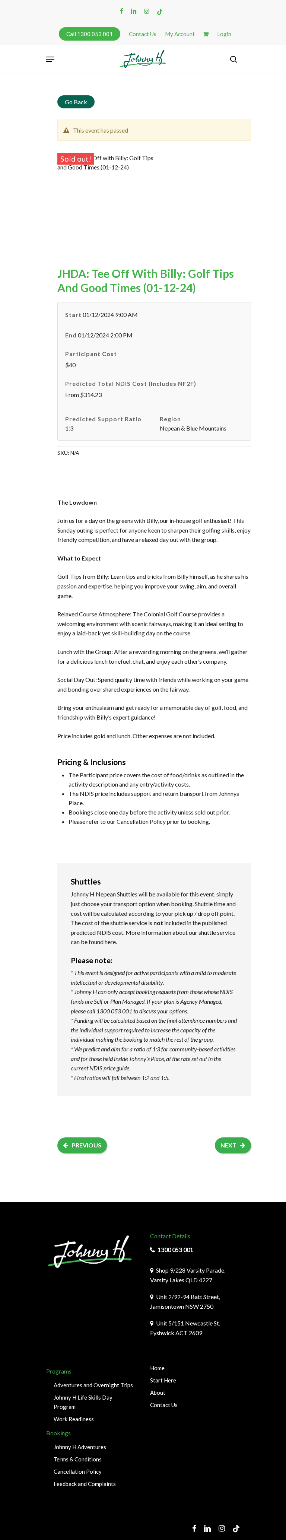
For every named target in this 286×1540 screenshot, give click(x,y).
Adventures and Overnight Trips (93, 1385)
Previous (86, 1145)
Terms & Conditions (78, 1459)
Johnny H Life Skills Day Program (83, 1402)
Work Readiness (74, 1419)
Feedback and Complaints (85, 1483)
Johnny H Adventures (80, 1447)
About (157, 1392)
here (110, 941)
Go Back (76, 101)
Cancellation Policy (141, 821)
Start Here (163, 1380)
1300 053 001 (175, 1249)
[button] (50, 59)
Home (157, 1368)
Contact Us (164, 1404)
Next (228, 1145)
